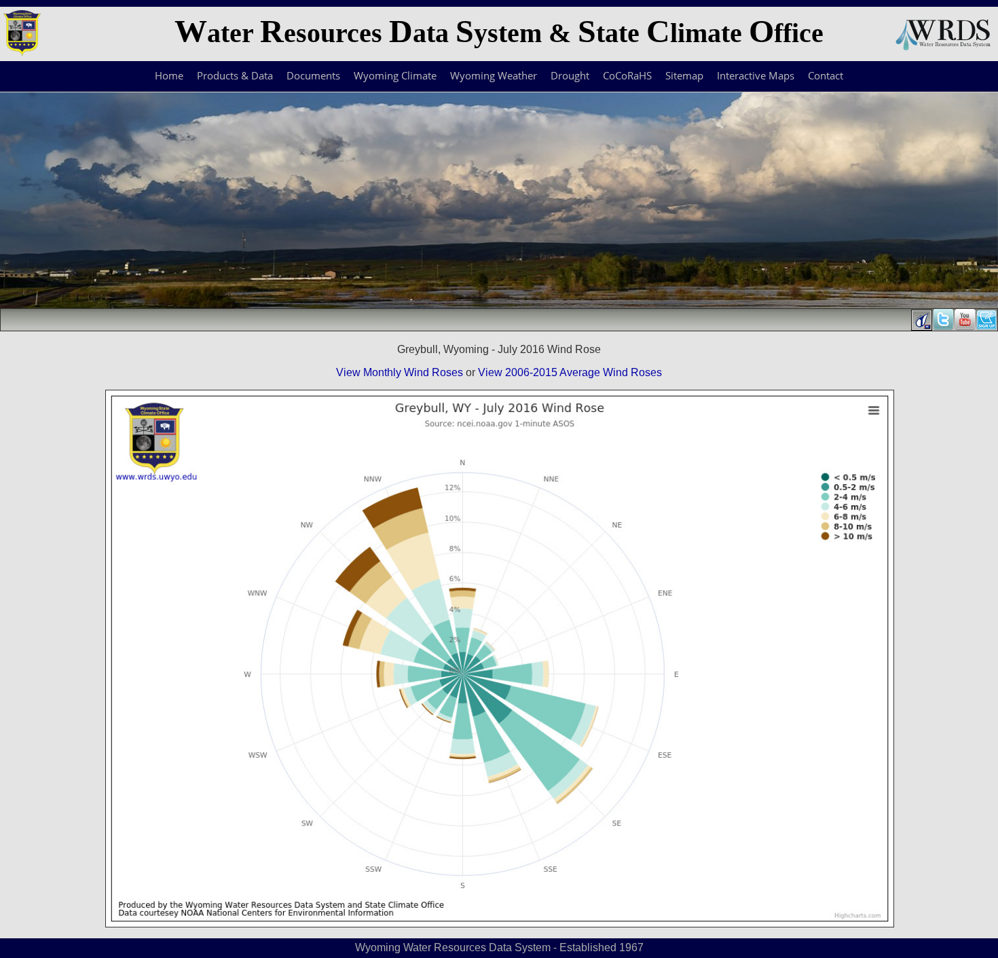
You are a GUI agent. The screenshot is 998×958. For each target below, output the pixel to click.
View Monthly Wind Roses (399, 372)
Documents (313, 75)
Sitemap (684, 75)
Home (169, 75)
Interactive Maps (755, 75)
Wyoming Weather (493, 75)
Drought (570, 75)
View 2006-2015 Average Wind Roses (570, 372)
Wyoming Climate (395, 75)
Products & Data (235, 75)
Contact (825, 75)
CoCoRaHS (627, 75)
